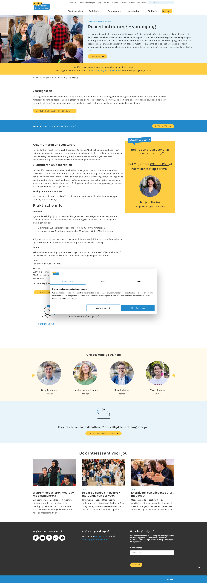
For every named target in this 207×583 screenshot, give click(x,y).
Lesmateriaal (133, 11)
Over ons (115, 2)
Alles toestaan (138, 308)
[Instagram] (49, 538)
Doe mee (166, 11)
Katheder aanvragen (87, 2)
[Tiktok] (56, 538)
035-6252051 (159, 164)
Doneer (132, 2)
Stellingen (153, 11)
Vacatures (73, 2)
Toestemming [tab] (67, 281)
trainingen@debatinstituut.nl (106, 70)
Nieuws (106, 2)
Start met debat (76, 11)
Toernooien (113, 11)
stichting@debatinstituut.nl (95, 539)
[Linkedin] (36, 538)
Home (35, 77)
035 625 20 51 (101, 536)
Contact (123, 2)
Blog (99, 2)
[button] (33, 375)
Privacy (170, 579)
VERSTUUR (136, 565)
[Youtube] (42, 538)
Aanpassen (101, 308)
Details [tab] (103, 281)
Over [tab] (139, 281)
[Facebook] (62, 538)
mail (165, 169)
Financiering (142, 2)
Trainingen (94, 11)
